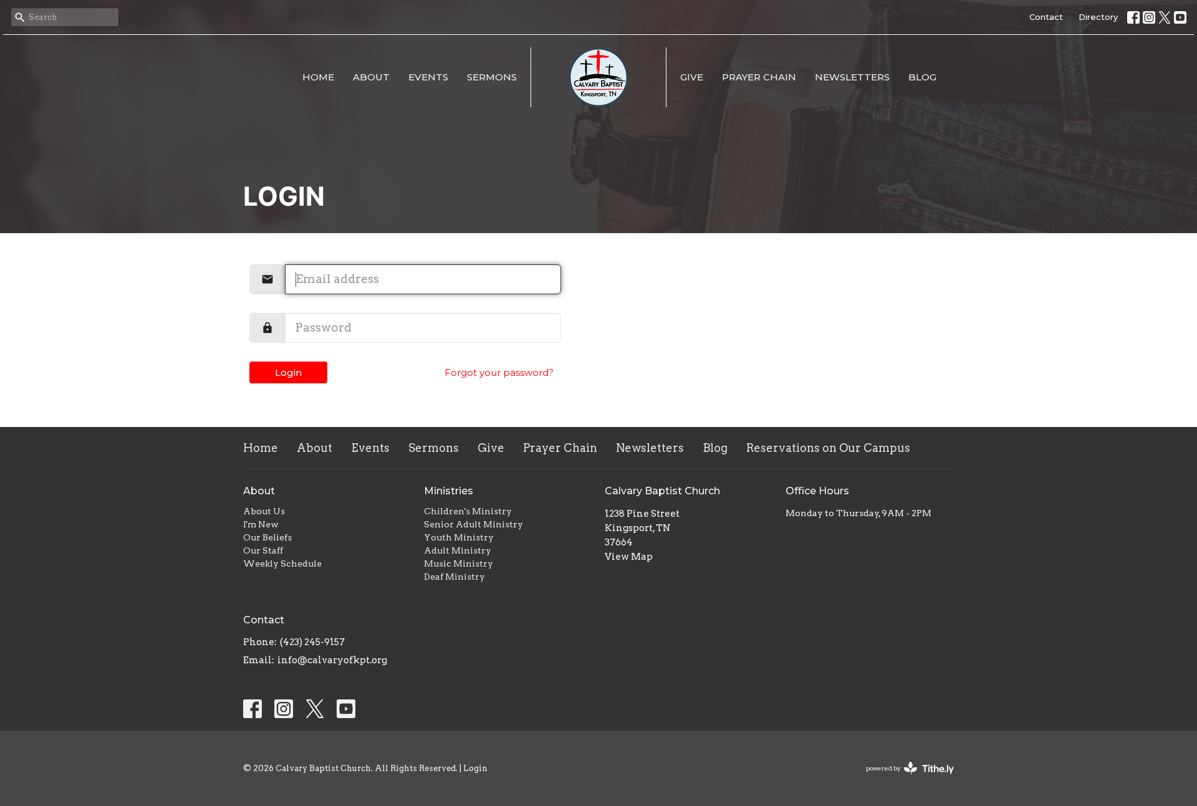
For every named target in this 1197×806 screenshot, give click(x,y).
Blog (922, 77)
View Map (629, 556)
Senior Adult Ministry (473, 524)
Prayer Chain (759, 77)
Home (318, 77)
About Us (264, 511)
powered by (903, 779)
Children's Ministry (468, 511)
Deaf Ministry (454, 577)
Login (288, 372)
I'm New (261, 524)
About (371, 77)
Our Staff (263, 550)
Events (428, 77)
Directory (1098, 17)
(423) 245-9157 (312, 642)
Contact (1046, 17)
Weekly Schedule (282, 564)
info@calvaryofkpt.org (332, 660)
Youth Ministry (459, 537)
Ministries (448, 491)
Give (691, 77)
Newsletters (852, 77)
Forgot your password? (499, 372)
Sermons (492, 77)
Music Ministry (458, 564)
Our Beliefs (267, 537)
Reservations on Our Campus (828, 447)
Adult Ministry (457, 550)
